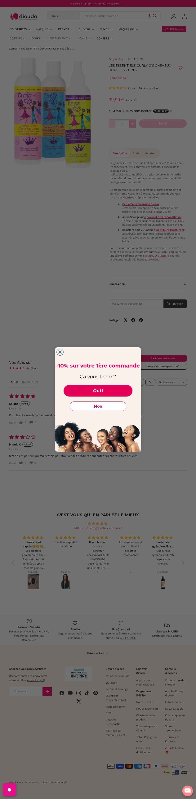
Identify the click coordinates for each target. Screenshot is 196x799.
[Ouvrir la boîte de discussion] (187, 791)
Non (98, 406)
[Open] (9, 789)
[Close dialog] (60, 352)
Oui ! (98, 390)
